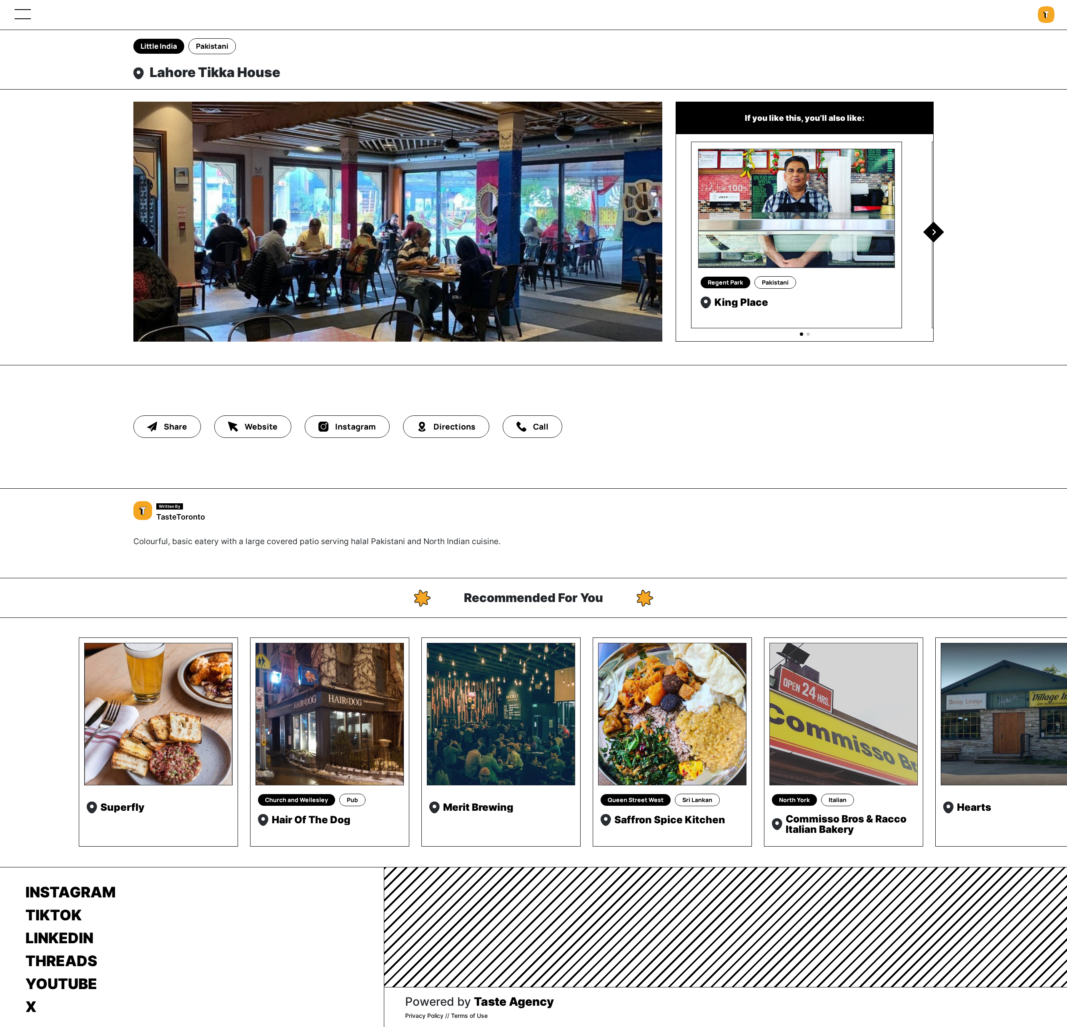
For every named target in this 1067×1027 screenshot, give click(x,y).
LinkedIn (59, 938)
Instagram (70, 892)
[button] (933, 232)
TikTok (53, 915)
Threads (61, 960)
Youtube (61, 983)
